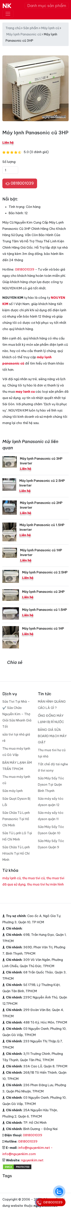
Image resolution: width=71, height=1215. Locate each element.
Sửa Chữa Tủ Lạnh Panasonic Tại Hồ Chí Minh (16, 819)
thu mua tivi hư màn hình (45, 884)
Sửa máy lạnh (12, 791)
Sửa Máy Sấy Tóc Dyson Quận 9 (51, 844)
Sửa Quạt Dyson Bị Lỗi (16, 802)
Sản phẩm (30, 28)
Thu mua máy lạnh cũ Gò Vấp (16, 752)
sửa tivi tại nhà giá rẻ (16, 737)
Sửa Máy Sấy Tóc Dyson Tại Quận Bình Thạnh (51, 784)
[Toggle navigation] (7, 14)
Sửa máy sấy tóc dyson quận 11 (51, 816)
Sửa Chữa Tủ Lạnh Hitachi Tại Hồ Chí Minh (16, 853)
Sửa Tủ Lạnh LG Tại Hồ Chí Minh (17, 836)
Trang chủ (13, 28)
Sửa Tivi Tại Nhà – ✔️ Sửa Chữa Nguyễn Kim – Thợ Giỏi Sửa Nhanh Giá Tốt (16, 714)
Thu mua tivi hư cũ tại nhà (51, 753)
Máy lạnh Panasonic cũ (23, 34)
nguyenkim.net (32, 1160)
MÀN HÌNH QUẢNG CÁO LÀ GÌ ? (52, 705)
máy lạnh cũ (11, 878)
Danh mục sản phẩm (46, 5)
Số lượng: (9, 162)
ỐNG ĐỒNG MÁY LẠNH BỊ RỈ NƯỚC (51, 719)
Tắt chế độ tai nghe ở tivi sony (53, 767)
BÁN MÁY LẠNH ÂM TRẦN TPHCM (17, 766)
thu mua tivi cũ (33, 878)
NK (7, 6)
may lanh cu (25, 392)
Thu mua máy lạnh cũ (16, 780)
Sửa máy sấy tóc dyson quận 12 (51, 802)
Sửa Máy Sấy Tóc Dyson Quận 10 (51, 830)
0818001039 (22, 183)
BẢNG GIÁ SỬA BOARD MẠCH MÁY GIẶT (52, 736)
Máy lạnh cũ (50, 28)
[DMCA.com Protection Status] (17, 1166)
